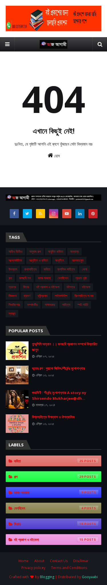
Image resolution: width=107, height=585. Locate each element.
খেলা (84, 269)
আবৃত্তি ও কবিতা (38, 260)
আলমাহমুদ (78, 260)
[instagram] (53, 213)
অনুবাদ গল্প (35, 251)
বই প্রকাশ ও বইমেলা (47, 286)
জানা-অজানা (44, 278)
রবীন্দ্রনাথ (43, 295)
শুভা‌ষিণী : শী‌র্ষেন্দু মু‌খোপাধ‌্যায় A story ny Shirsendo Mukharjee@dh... (59, 395)
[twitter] (27, 213)
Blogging (47, 576)
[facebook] (14, 213)
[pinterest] (93, 213)
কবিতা (47, 269)
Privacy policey (33, 567)
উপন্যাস (13, 269)
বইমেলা (86, 286)
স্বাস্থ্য (12, 313)
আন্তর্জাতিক (15, 260)
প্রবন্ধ (12, 286)
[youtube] (66, 213)
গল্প (10, 278)
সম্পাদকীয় (32, 304)
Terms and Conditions (69, 567)
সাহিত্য (66, 304)
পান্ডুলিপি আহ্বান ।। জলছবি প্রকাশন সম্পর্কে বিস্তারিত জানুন (64, 346)
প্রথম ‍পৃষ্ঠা (81, 278)
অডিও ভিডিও (15, 251)
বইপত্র (70, 286)
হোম (56, 155)
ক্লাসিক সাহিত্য (66, 269)
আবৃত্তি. (60, 260)
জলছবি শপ (25, 278)
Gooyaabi (90, 576)
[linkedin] (79, 213)
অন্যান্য (74, 251)
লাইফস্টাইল (61, 295)
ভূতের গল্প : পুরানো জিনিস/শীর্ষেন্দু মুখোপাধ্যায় (58, 368)
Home (24, 560)
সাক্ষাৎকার (50, 304)
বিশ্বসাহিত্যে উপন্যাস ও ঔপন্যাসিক (53, 416)
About (39, 560)
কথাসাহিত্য (30, 269)
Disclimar (80, 560)
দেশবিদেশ (63, 278)
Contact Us (59, 560)
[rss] (40, 213)
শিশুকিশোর (14, 304)
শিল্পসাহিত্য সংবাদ (84, 295)
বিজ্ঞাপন (13, 295)
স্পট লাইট (82, 304)
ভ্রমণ (27, 295)
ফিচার (26, 286)
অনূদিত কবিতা (55, 251)
